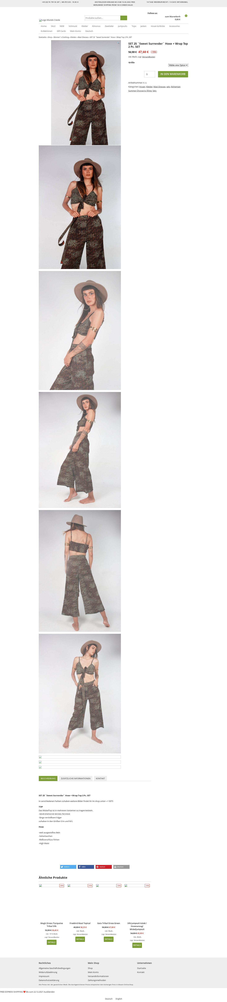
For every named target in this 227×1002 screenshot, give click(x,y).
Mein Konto (75, 31)
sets (168, 86)
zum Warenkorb (172, 17)
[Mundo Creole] (61, 20)
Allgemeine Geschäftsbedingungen (54, 968)
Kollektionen (46, 31)
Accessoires (174, 26)
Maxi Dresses (83, 37)
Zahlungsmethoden (97, 980)
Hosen (142, 86)
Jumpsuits (122, 26)
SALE (53, 26)
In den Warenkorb (172, 74)
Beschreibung (48, 778)
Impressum (44, 976)
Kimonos (96, 26)
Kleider (85, 26)
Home (43, 26)
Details (51, 942)
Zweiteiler (109, 26)
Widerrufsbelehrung (48, 972)
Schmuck (73, 26)
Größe (131, 62)
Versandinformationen (98, 976)
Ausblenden (49, 991)
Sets (154, 90)
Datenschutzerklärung (49, 980)
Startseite (42, 37)
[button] (68, 867)
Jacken (143, 26)
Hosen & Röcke (158, 26)
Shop (50, 37)
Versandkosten (148, 56)
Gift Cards (61, 31)
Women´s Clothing (61, 37)
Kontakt (100, 778)
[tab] (48, 778)
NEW (62, 26)
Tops (134, 26)
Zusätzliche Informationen (75, 778)
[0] (184, 19)
